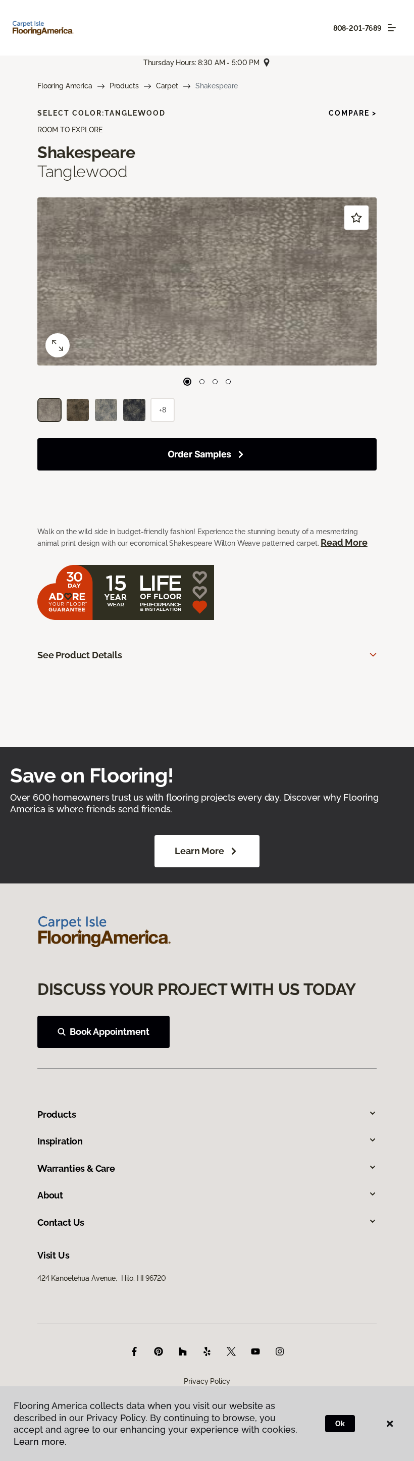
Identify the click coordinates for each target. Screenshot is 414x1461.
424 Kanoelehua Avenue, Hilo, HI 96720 (101, 1278)
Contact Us (60, 1222)
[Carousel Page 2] (201, 381)
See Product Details (79, 655)
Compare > (353, 113)
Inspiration (60, 1141)
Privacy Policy (207, 1381)
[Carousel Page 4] (228, 381)
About (50, 1195)
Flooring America (64, 86)
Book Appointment (109, 1031)
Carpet (167, 86)
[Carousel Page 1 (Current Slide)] (187, 382)
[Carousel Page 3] (215, 381)
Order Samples (200, 454)
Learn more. (40, 1441)
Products (124, 86)
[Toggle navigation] (392, 28)
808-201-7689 (357, 28)
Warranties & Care (76, 1168)
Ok (340, 1424)
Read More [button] (344, 542)
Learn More (199, 851)
